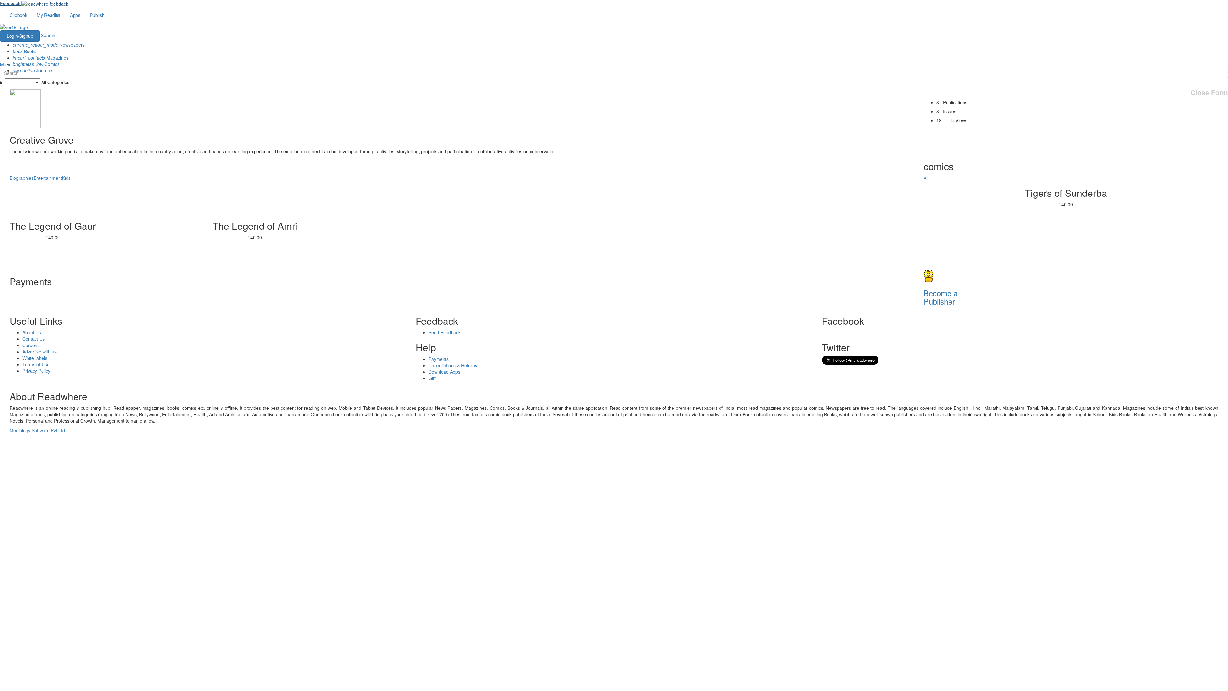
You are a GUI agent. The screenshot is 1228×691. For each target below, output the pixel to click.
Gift (432, 378)
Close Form (1209, 92)
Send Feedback (444, 332)
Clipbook (18, 15)
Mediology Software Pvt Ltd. (38, 430)
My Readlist (48, 15)
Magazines (40, 57)
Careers (30, 345)
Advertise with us (39, 351)
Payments (439, 359)
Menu (6, 64)
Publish (97, 15)
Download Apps (444, 372)
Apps (75, 15)
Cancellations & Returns (453, 365)
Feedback (10, 3)
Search (48, 35)
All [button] (926, 178)
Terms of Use (36, 364)
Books (24, 51)
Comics (36, 64)
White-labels (34, 358)
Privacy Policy (36, 371)
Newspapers (49, 45)
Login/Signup (20, 36)
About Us (31, 332)
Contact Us (33, 339)
